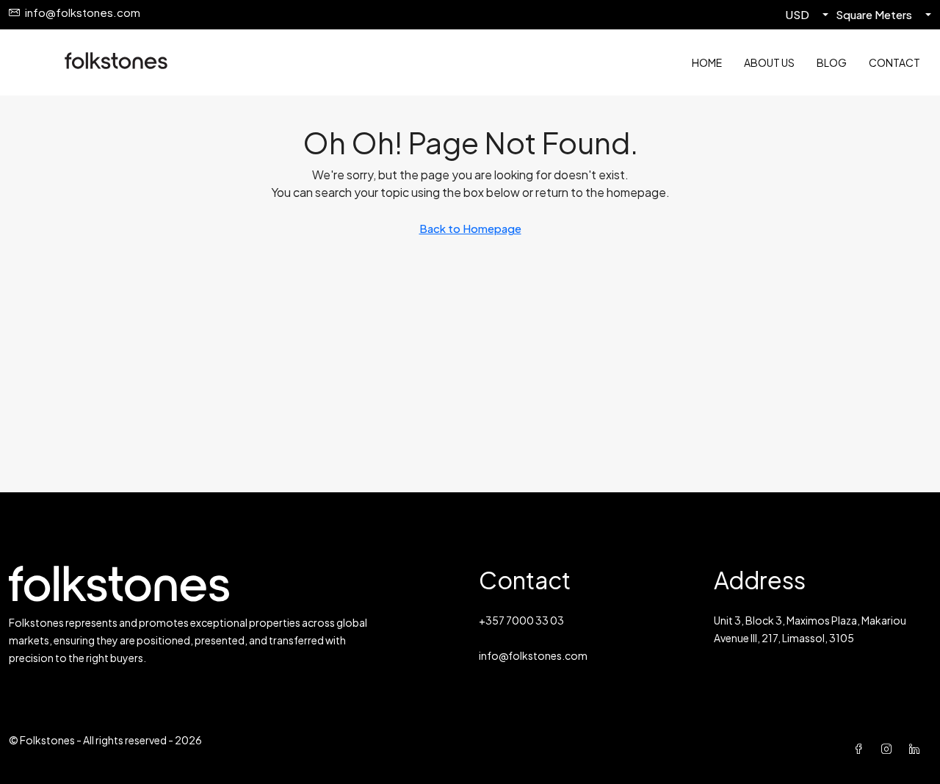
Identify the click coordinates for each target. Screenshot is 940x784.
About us (769, 62)
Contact (894, 62)
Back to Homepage (470, 228)
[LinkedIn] (917, 748)
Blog (832, 62)
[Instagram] (889, 748)
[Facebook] (861, 748)
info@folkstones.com (533, 655)
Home (707, 62)
